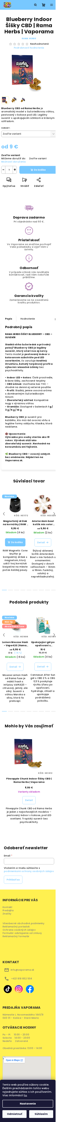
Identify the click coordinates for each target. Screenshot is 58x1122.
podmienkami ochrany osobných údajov (29, 871)
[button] (29, 804)
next (54, 513)
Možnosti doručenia (13, 161)
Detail (41, 542)
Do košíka (40, 169)
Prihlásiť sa (13, 879)
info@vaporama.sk (22, 969)
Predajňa (8, 910)
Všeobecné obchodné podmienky (24, 923)
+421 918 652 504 (21, 978)
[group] (29, 784)
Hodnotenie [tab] (27, 318)
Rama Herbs (29, 38)
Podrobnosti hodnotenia (29, 47)
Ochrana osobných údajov (20, 929)
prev (3, 513)
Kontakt (7, 907)
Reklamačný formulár (17, 936)
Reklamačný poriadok (17, 926)
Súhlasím (41, 1114)
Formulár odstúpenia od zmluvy (23, 933)
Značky (7, 913)
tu (25, 1095)
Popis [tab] (8, 318)
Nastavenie (28, 1103)
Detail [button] (29, 800)
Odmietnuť (14, 1114)
